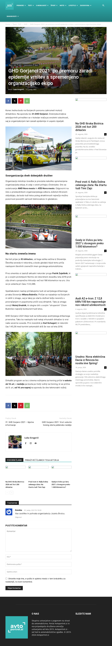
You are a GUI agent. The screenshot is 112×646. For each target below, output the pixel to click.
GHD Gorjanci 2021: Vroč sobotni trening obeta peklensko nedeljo (57, 423)
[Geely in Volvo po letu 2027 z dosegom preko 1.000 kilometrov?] (61, 472)
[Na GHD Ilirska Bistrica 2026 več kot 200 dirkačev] (15, 472)
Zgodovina (84, 5)
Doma (7, 24)
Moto (62, 5)
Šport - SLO (17, 24)
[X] (14, 101)
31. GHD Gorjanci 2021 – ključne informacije (19, 423)
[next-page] (11, 492)
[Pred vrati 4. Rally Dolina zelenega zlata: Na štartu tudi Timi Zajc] (38, 472)
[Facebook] (8, 101)
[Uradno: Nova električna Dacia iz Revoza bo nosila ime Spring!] (91, 343)
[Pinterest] (20, 101)
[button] (103, 5)
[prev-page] (7, 492)
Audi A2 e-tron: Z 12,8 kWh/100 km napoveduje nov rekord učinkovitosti (90, 302)
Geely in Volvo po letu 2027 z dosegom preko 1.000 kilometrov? (60, 484)
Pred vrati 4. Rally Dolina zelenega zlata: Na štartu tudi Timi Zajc (38, 484)
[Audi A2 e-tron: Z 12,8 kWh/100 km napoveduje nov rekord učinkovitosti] (91, 284)
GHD (25, 24)
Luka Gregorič (18, 89)
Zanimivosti (12, 16)
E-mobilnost (41, 5)
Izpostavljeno (28, 65)
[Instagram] (31, 443)
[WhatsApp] (27, 101)
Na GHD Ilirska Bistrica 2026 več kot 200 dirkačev (14, 484)
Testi (30, 5)
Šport (53, 5)
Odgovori (18, 517)
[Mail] (36, 443)
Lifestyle (72, 5)
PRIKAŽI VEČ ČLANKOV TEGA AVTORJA (42, 460)
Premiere (20, 5)
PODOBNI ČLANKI (14, 460)
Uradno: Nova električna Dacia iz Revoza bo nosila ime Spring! (90, 360)
